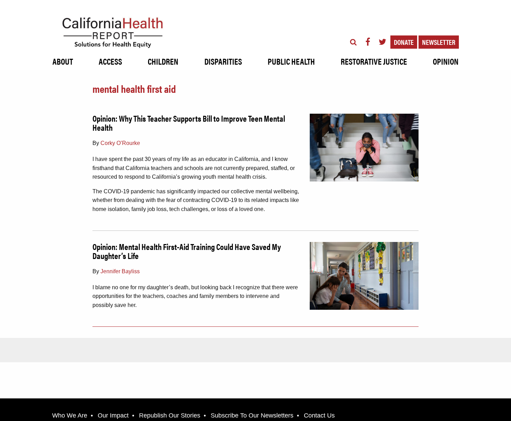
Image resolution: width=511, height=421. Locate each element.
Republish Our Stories (169, 415)
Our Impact (113, 415)
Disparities (223, 61)
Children (163, 61)
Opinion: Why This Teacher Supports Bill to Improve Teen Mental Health (188, 122)
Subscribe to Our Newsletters (252, 415)
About (62, 61)
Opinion (446, 61)
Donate (404, 42)
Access (110, 61)
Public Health (291, 61)
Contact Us (319, 415)
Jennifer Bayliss (120, 271)
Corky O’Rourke (120, 143)
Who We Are (69, 415)
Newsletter (438, 42)
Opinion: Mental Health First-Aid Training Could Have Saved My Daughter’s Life (186, 251)
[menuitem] (62, 59)
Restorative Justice (374, 61)
